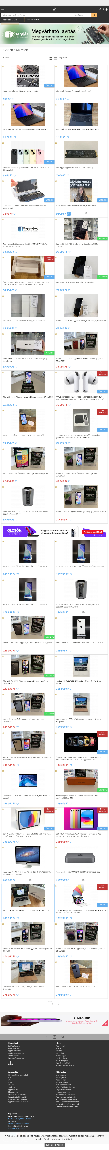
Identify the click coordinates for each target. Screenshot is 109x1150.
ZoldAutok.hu (13, 1056)
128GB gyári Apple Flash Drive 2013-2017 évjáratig (74, 168)
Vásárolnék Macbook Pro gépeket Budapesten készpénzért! (25, 129)
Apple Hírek (60, 1046)
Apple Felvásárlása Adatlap (66, 1099)
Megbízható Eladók (63, 1090)
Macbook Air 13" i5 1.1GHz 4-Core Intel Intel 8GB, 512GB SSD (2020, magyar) (27, 797)
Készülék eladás (32, 19)
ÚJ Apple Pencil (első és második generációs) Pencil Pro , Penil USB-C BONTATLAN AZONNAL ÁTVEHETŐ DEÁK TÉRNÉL (26, 283)
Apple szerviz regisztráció (66, 1097)
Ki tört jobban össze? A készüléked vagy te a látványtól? (76, 206)
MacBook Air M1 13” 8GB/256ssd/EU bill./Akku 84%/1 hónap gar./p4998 (78, 682)
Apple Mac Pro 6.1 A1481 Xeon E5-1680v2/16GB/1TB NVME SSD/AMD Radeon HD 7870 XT (78, 605)
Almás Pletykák (62, 1060)
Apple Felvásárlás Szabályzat (67, 1102)
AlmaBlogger (61, 1056)
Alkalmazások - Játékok (65, 1065)
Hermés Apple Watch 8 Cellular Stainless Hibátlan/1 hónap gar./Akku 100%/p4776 (78, 797)
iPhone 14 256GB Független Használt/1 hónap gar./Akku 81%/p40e (81, 512)
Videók (58, 1048)
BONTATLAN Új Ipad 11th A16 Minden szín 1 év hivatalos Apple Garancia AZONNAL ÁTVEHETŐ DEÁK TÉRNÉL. (79, 835)
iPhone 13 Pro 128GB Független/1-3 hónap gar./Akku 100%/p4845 (27, 643)
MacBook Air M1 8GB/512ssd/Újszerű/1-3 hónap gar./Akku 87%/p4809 (24, 988)
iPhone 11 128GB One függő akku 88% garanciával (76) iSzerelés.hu (81, 321)
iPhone (11, 1085)
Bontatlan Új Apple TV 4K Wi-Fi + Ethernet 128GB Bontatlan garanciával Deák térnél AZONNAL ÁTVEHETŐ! (78, 436)
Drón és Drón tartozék (17, 1094)
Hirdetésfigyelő (62, 1082)
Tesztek (59, 1051)
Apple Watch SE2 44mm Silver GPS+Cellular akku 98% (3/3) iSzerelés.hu (25, 360)
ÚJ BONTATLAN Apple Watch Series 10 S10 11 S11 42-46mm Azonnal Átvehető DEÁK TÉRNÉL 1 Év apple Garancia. (78, 758)
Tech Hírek (60, 1053)
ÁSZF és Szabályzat (63, 1085)
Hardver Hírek (61, 1058)
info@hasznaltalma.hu (17, 1128)
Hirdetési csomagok (63, 1092)
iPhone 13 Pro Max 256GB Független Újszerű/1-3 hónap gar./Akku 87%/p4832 (27, 758)
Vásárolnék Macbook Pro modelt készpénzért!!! (73, 91)
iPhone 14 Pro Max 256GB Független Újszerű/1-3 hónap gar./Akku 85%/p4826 (80, 950)
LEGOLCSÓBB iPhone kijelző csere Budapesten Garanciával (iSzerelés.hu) (25, 207)
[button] (4, 34)
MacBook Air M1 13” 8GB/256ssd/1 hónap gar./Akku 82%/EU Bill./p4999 (78, 720)
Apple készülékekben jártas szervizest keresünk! (21, 91)
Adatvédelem (61, 1080)
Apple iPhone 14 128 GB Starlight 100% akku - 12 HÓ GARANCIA (79, 643)
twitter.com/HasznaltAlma (18, 1123)
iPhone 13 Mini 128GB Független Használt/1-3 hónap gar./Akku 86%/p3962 (79, 360)
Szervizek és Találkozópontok (67, 1104)
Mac (9, 1077)
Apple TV (11, 1087)
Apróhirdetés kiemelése (65, 1094)
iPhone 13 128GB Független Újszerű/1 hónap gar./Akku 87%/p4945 (28, 397)
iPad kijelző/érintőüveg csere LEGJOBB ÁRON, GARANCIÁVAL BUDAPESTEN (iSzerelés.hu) (25, 245)
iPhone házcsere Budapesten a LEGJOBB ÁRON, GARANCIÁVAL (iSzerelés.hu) (26, 169)
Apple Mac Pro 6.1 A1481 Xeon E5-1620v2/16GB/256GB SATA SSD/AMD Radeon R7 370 (25, 513)
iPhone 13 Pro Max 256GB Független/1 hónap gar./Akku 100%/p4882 (23, 720)
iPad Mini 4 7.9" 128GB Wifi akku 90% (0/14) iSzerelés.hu (24, 321)
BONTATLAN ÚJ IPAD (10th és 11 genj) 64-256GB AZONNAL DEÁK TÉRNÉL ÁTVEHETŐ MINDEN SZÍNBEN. (27, 835)
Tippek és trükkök (63, 1063)
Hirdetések (78, 15)
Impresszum (61, 1075)
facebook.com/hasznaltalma (19, 1119)
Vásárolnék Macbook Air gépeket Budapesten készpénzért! (78, 129)
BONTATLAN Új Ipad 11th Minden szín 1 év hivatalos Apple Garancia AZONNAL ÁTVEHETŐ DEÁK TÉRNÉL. (81, 911)
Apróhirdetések (10, 20)
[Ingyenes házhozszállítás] (80, 213)
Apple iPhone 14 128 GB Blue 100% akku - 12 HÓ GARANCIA (25, 566)
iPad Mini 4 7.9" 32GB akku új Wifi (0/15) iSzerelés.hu (75, 282)
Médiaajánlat (61, 1077)
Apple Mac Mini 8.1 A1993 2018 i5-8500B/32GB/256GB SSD (78, 872)
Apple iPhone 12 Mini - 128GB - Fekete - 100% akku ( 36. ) (24, 435)
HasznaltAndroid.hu (16, 1058)
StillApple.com (14, 1046)
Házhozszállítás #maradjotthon (68, 1107)
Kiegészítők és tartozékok (18, 1075)
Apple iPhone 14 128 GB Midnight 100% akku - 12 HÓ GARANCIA (80, 566)
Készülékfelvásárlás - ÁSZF (66, 1087)
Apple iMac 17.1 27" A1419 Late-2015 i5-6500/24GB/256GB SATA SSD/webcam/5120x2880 (27, 873)
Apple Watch (13, 1090)
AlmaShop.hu (13, 1048)
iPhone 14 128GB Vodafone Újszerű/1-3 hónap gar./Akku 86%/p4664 (77, 474)
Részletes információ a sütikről (58, 1139)
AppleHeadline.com (16, 1053)
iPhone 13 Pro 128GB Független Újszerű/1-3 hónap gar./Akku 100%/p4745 (25, 682)
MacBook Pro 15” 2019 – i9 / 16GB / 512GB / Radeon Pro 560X (26, 910)
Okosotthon (13, 1092)
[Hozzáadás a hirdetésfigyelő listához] (13, 99)
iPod (10, 1082)
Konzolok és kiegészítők (17, 1097)
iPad (9, 1080)
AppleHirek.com (14, 1051)
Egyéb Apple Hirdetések (17, 1099)
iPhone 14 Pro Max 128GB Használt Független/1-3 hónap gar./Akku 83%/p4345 (27, 950)
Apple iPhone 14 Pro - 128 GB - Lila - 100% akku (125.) (76, 987)
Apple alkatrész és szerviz (18, 1102)
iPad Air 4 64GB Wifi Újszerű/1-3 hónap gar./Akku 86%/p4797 (25, 473)
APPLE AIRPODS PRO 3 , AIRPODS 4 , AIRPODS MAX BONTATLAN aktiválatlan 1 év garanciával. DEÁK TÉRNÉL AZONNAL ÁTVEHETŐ (80, 398)
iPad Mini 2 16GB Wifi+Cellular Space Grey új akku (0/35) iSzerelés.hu (77, 245)
